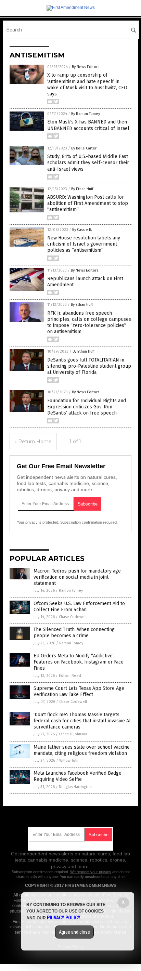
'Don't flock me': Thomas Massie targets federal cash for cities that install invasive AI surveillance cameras (82, 721)
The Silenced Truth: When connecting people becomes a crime (74, 633)
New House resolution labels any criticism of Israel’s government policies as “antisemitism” (83, 244)
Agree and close (74, 932)
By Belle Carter (84, 148)
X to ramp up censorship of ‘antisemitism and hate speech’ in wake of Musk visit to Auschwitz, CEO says (87, 84)
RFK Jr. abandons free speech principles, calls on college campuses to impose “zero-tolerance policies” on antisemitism (89, 322)
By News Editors (85, 67)
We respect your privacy (90, 872)
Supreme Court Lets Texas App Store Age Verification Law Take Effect (79, 691)
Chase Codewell (73, 617)
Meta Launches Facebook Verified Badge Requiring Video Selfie (77, 776)
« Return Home (33, 441)
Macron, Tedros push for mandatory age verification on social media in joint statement (77, 577)
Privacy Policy (63, 917)
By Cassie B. (82, 229)
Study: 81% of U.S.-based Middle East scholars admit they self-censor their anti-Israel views (88, 163)
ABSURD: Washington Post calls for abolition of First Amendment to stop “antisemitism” (87, 203)
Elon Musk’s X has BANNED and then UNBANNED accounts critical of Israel (88, 125)
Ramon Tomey (71, 590)
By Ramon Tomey (85, 113)
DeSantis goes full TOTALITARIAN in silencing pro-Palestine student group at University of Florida (89, 366)
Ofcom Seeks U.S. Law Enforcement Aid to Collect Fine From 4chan (79, 607)
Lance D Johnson (73, 734)
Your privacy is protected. (38, 522)
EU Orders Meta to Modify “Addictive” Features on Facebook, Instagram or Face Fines (79, 662)
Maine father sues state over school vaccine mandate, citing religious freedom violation (82, 750)
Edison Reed (70, 675)
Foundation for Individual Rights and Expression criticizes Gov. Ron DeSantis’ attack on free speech (86, 407)
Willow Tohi (68, 760)
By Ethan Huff (82, 189)
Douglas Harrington (75, 787)
